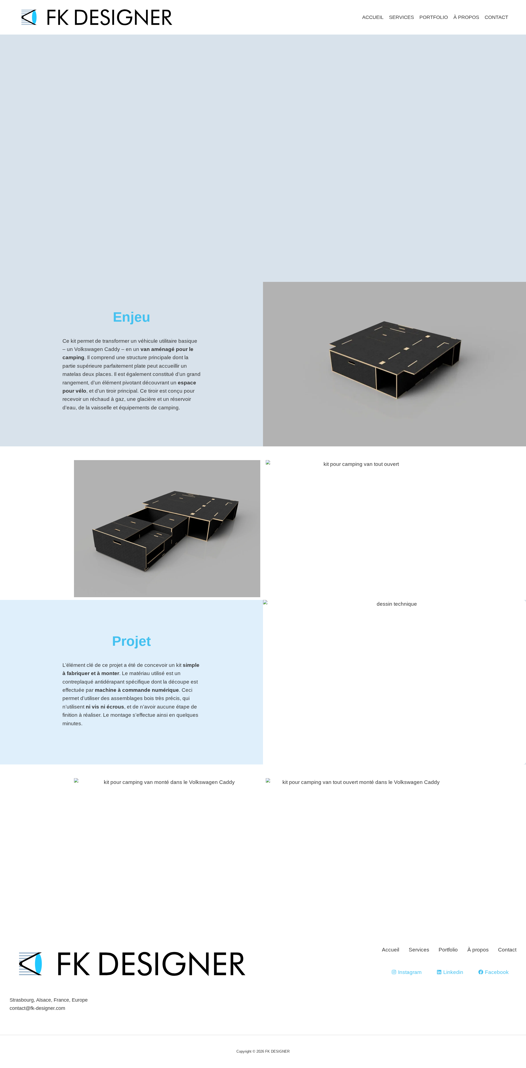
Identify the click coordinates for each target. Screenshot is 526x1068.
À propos (466, 17)
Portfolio (433, 17)
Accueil (373, 17)
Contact (496, 17)
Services (401, 17)
